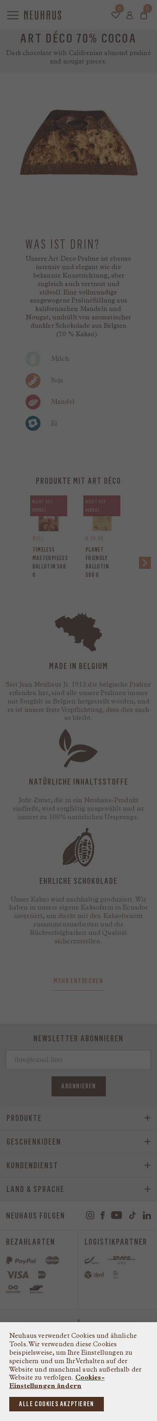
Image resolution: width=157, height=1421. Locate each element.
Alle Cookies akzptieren (56, 1404)
